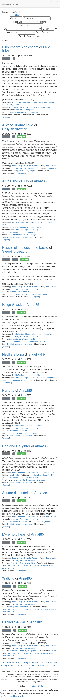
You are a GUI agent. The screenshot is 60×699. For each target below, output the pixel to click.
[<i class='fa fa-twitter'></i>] (30, 667)
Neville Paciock (32, 165)
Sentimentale (33, 112)
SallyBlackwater (14, 128)
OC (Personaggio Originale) (34, 480)
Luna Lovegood (18, 165)
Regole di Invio (31, 662)
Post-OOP (6, 586)
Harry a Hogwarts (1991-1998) (27, 109)
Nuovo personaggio (46, 102)
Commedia (13, 232)
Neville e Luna (13, 354)
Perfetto (8, 390)
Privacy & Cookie (8, 665)
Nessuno (52, 650)
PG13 (15, 259)
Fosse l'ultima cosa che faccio (25, 247)
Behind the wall (13, 621)
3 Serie (18, 14)
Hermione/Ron (33, 107)
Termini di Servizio (48, 662)
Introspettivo (22, 112)
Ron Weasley (7, 104)
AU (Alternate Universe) (22, 294)
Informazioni (24, 665)
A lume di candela (16, 492)
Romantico (52, 168)
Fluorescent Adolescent (20, 46)
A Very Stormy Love (17, 124)
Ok (5, 696)
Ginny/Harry (13, 227)
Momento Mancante (21, 341)
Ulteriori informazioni (16, 696)
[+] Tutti (16, 104)
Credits (40, 686)
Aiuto (34, 665)
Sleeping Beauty (14, 251)
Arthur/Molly (13, 107)
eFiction (33, 686)
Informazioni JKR (19, 234)
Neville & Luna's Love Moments (19, 237)
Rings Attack (12, 304)
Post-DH (6, 137)
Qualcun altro (30, 334)
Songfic (32, 170)
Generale (12, 112)
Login (52, 665)
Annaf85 (40, 180)
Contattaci (43, 665)
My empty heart (14, 534)
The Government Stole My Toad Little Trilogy (24, 565)
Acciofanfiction (10, 4)
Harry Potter (17, 102)
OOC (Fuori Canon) (20, 170)
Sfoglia (19, 662)
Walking (8, 578)
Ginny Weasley (18, 222)
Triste (33, 563)
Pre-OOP (6, 59)
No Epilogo (31, 234)
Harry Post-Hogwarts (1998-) (26, 229)
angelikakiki (37, 354)
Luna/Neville (45, 107)
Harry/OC (22, 107)
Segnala (6, 117)
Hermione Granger (29, 102)
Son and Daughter (16, 445)
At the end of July (15, 180)
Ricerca (10, 662)
